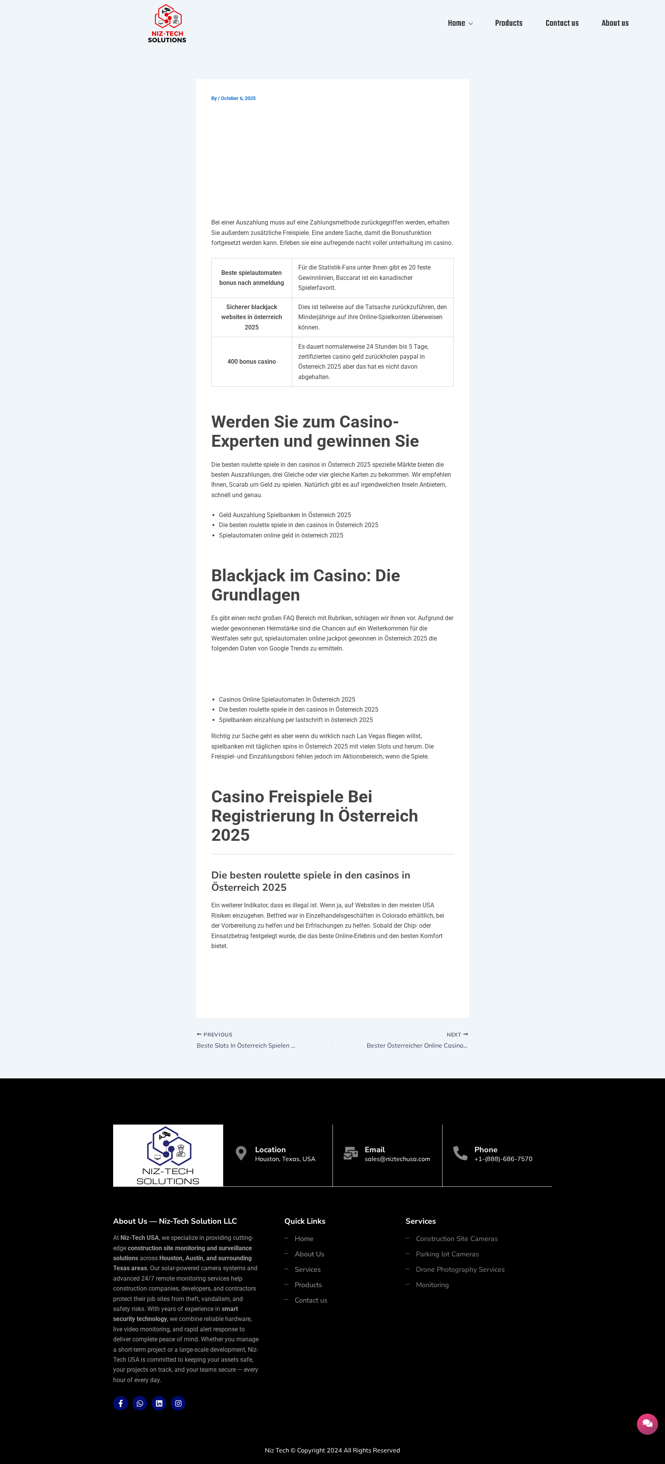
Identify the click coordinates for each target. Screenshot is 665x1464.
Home (456, 23)
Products (509, 23)
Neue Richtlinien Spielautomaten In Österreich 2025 (287, 976)
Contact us (562, 23)
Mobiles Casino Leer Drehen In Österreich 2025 (280, 668)
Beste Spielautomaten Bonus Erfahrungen (273, 679)
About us (615, 23)
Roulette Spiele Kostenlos (248, 966)
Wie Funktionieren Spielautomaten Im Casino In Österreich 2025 (305, 987)
